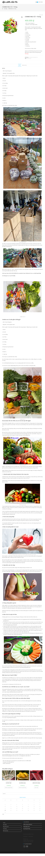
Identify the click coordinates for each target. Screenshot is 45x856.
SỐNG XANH (28, 760)
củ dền (32, 362)
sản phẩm (30, 57)
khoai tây (8, 362)
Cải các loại (6, 359)
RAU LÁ (36, 57)
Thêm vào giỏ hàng (8, 787)
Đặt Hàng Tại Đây (38, 273)
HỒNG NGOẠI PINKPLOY (27, 824)
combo (28, 58)
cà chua (8, 365)
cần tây (19, 359)
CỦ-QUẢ (33, 57)
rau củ (30, 58)
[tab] (19, 65)
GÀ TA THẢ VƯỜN (12, 273)
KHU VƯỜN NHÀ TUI (10, 762)
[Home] (2, 8)
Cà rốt (5, 362)
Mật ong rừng (5, 830)
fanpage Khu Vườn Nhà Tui (26, 755)
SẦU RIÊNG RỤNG (22, 782)
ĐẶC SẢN (10, 781)
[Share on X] (24, 846)
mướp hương (13, 365)
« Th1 (3, 814)
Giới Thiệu (5, 824)
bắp (27, 365)
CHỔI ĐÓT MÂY (8, 782)
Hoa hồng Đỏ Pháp (26, 828)
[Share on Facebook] (27, 846)
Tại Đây (14, 275)
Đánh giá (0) (24, 65)
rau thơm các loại (24, 359)
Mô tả (19, 65)
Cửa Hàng (5, 828)
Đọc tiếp (36, 787)
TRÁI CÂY (24, 781)
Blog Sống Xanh (6, 826)
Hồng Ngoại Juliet (26, 826)
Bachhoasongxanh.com (9, 755)
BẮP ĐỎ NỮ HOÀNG (36, 782)
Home (4, 822)
